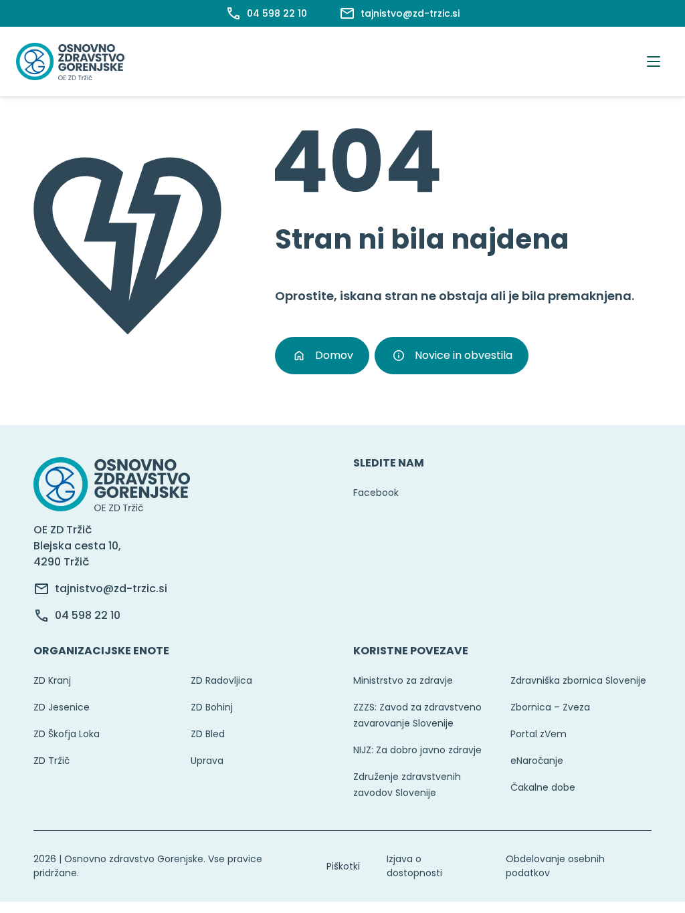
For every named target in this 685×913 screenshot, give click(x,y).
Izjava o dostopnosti (414, 866)
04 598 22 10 (87, 615)
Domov (334, 355)
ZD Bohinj (212, 707)
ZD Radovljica (221, 680)
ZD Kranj (52, 680)
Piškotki (343, 866)
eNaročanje (536, 760)
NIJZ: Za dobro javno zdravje (417, 750)
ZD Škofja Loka (66, 734)
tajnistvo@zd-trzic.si (111, 588)
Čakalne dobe (542, 787)
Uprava (207, 760)
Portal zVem (538, 734)
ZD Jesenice (61, 707)
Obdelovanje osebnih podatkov (555, 866)
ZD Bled (208, 734)
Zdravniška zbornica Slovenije (578, 680)
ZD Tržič (51, 760)
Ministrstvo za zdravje (403, 680)
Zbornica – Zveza (550, 707)
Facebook (376, 492)
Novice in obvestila (463, 355)
